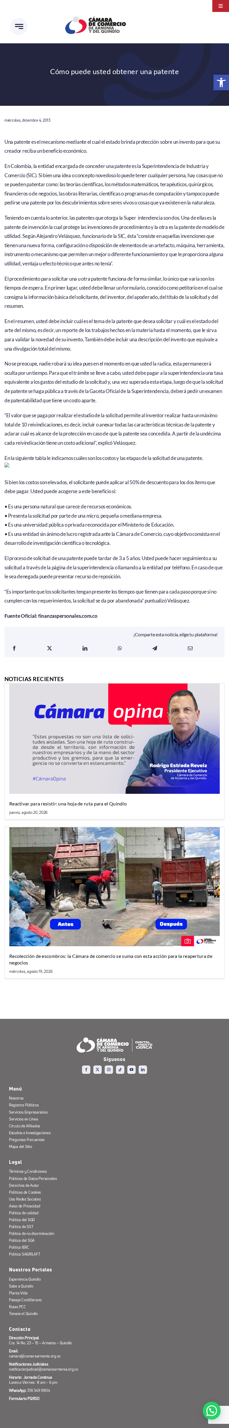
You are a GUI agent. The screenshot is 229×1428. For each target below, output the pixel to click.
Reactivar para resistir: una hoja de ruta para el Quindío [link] (68, 803)
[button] (212, 1411)
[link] (221, 82)
